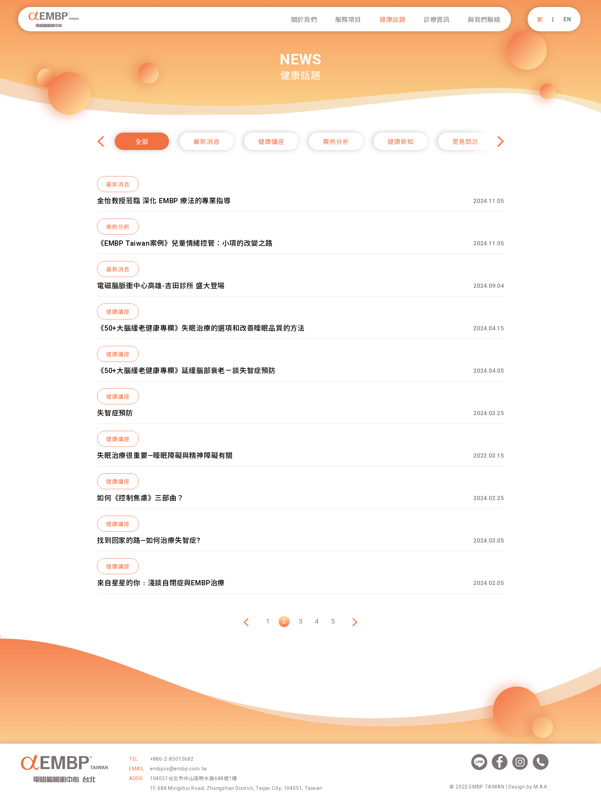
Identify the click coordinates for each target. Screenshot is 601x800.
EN (567, 19)
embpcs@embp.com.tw (178, 768)
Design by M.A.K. (528, 787)
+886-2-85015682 (172, 759)
